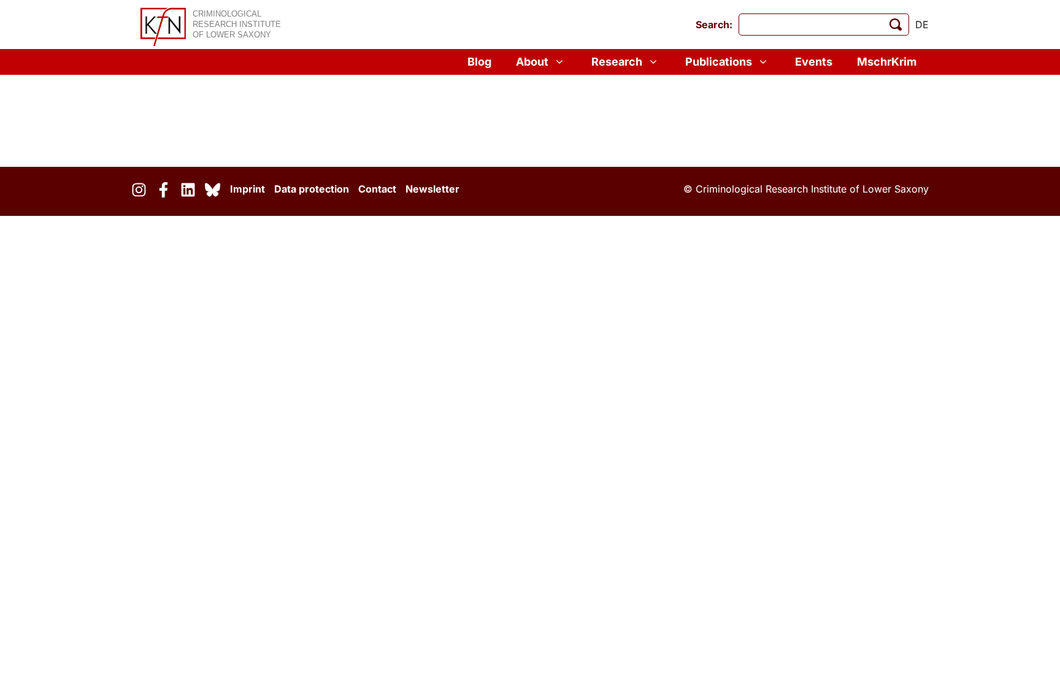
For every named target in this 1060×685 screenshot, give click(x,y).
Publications (718, 61)
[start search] (895, 24)
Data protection (311, 189)
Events (813, 61)
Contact (377, 189)
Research (616, 61)
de (922, 24)
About (532, 61)
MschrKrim (886, 61)
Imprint (247, 189)
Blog (479, 61)
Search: (714, 24)
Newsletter (432, 189)
